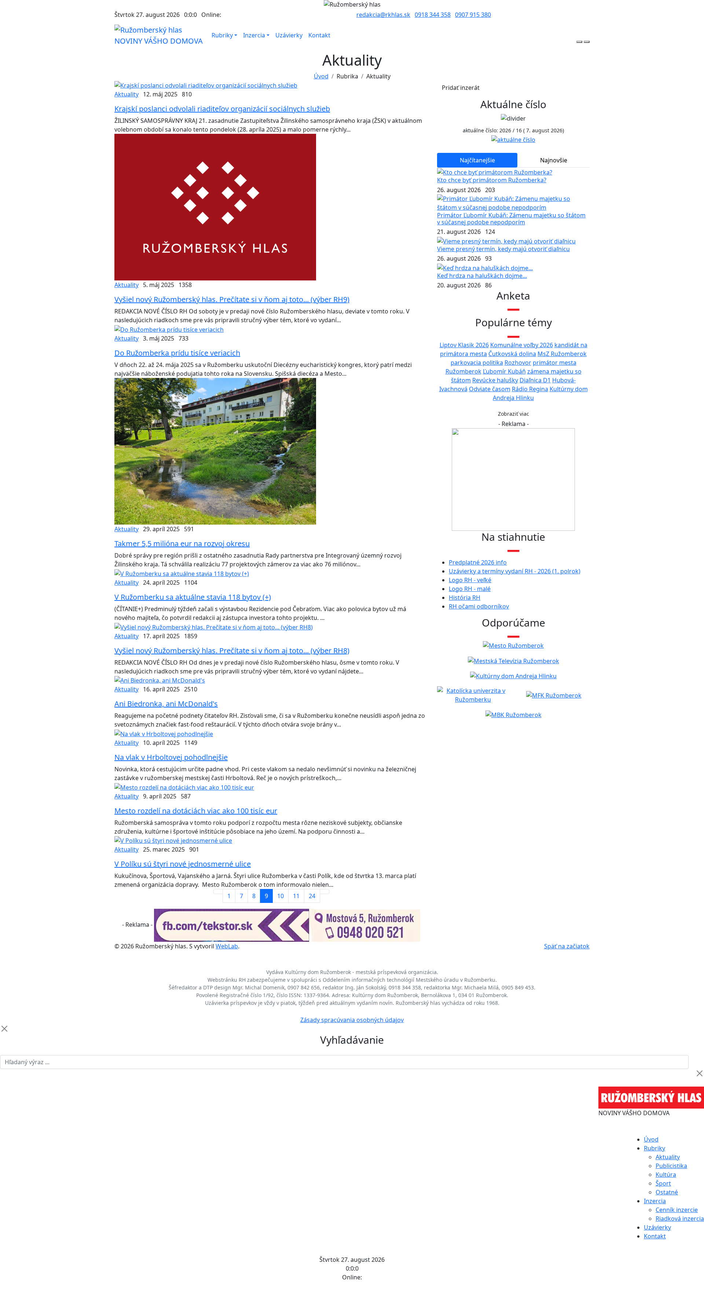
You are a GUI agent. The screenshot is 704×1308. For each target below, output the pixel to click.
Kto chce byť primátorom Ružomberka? (491, 180)
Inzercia (254, 35)
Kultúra (666, 1175)
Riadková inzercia (680, 1219)
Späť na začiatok (567, 946)
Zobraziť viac (513, 413)
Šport (663, 1183)
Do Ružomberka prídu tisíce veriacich (177, 353)
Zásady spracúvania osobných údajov (352, 1020)
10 (280, 896)
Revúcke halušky (495, 380)
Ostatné (667, 1192)
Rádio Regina (530, 389)
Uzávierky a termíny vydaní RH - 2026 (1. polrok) (514, 571)
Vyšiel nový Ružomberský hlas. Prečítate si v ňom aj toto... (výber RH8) (231, 650)
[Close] (4, 1028)
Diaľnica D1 (535, 380)
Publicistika (671, 1166)
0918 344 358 (433, 15)
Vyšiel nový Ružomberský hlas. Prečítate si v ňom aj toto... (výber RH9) (231, 299)
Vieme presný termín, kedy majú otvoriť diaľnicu (503, 249)
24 (312, 896)
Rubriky (222, 35)
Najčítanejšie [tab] (477, 160)
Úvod (321, 76)
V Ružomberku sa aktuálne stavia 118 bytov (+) (192, 597)
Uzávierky (288, 35)
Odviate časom (489, 389)
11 (296, 896)
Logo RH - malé (470, 589)
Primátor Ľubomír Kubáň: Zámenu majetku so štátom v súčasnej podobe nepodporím (511, 218)
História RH (464, 598)
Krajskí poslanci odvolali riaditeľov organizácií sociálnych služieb (222, 109)
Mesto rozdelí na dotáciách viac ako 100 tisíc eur (195, 811)
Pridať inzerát (461, 88)
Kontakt (319, 35)
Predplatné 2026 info (478, 562)
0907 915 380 (473, 15)
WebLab (227, 946)
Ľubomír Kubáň (504, 371)
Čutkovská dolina (512, 354)
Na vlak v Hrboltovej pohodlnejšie (171, 757)
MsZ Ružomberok (562, 354)
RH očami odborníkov (479, 606)
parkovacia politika (477, 363)
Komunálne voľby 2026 (521, 345)
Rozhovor (518, 363)
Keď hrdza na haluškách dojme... (482, 276)
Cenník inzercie (677, 1210)
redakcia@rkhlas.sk (383, 15)
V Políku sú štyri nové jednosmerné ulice (182, 864)
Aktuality (126, 94)
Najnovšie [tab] (553, 160)
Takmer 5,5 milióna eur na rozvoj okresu (182, 543)
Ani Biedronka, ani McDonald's (166, 704)
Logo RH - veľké (470, 580)
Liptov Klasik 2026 (464, 345)
